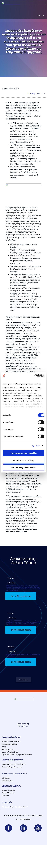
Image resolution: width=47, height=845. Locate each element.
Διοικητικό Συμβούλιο (8, 790)
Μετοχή (3, 747)
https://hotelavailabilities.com (21, 142)
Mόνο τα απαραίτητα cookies (24, 467)
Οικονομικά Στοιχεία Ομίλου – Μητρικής (14, 764)
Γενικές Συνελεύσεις (7, 749)
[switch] (41, 422)
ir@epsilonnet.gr (23, 726)
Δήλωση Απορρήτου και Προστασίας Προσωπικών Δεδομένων (23, 815)
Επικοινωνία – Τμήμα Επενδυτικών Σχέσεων (15, 807)
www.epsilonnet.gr (23, 724)
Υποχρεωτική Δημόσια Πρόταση (11, 741)
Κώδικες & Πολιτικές (8, 793)
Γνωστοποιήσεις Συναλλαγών (10, 752)
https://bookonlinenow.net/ (21, 164)
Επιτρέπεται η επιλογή (23, 460)
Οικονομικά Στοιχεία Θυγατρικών (12, 767)
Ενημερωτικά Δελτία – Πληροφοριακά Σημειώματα (16, 755)
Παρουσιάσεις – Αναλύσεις (9, 744)
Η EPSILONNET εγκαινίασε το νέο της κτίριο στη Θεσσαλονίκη (23, 655)
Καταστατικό (5, 795)
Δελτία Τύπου (6, 778)
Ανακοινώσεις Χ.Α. (10, 88)
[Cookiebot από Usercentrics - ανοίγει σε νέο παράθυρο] (34, 375)
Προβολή (36, 446)
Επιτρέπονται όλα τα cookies (23, 453)
